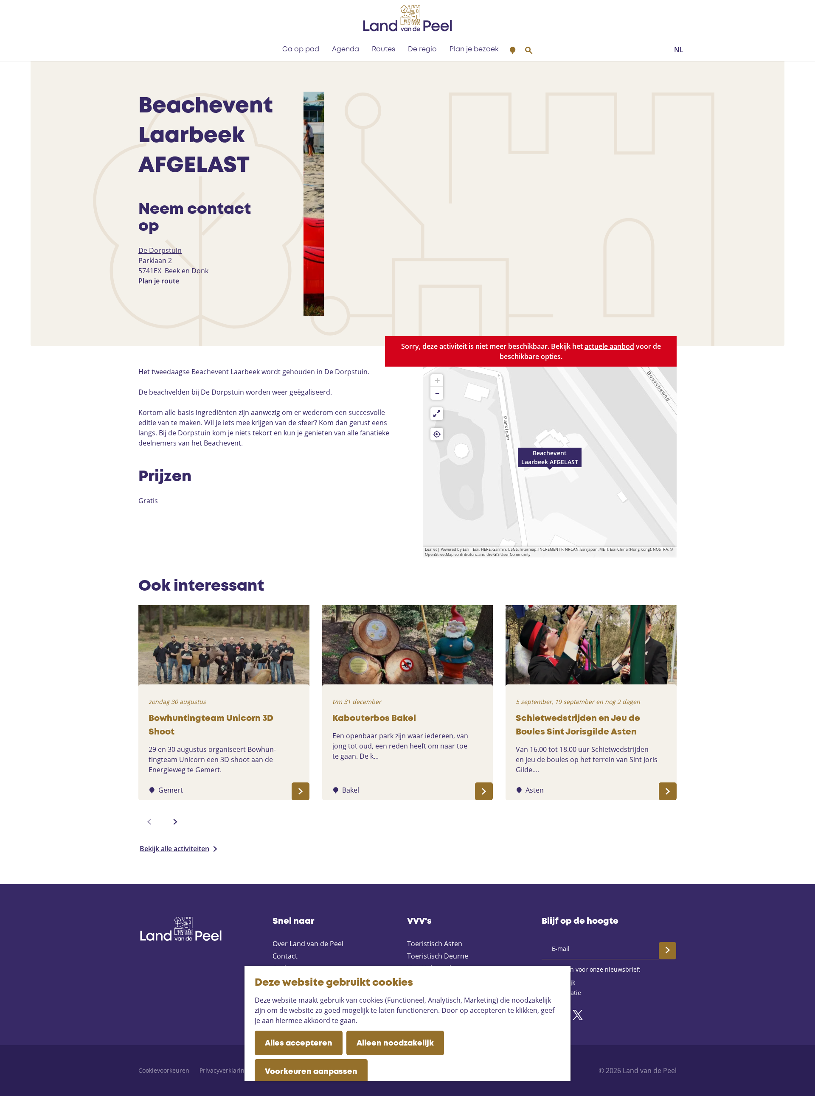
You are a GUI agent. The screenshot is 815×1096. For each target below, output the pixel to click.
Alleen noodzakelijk (395, 1043)
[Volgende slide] (175, 821)
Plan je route (158, 281)
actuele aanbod (609, 346)
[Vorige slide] (149, 821)
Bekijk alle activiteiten (174, 848)
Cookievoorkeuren (163, 1070)
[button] (550, 462)
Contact (285, 956)
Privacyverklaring (224, 1070)
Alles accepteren (298, 1043)
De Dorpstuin (160, 250)
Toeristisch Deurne (437, 956)
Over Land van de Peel (308, 943)
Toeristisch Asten (434, 943)
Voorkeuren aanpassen (311, 1071)
